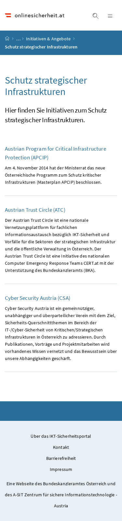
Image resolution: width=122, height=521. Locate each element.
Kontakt (61, 447)
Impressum (61, 469)
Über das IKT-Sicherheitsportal (61, 436)
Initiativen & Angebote (49, 39)
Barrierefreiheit (61, 458)
